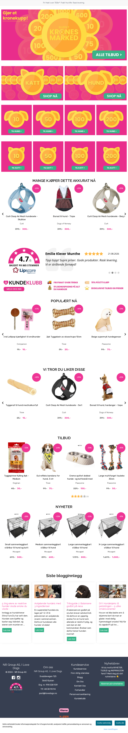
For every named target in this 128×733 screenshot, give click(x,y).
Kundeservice (80, 669)
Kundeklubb (80, 698)
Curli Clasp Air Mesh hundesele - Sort (64, 405)
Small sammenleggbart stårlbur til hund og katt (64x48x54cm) (16, 547)
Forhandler (80, 690)
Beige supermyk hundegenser (106, 336)
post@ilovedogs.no (48, 693)
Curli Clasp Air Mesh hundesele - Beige (106, 216)
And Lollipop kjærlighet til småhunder (21, 336)
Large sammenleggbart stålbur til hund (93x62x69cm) (80, 547)
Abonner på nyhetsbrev (112, 684)
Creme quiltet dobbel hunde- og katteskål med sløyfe (79, 478)
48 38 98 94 (50, 689)
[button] (16, 688)
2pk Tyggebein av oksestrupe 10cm (64, 336)
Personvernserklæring (80, 694)
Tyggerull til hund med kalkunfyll (22, 405)
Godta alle (120, 723)
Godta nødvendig (104, 723)
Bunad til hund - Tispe (64, 216)
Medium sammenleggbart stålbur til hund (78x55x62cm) (48, 547)
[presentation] (3, 214)
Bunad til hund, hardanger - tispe (106, 405)
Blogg (80, 677)
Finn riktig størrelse (80, 673)
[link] (64, 261)
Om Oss (80, 681)
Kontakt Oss (80, 686)
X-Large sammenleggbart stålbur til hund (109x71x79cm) (111, 547)
